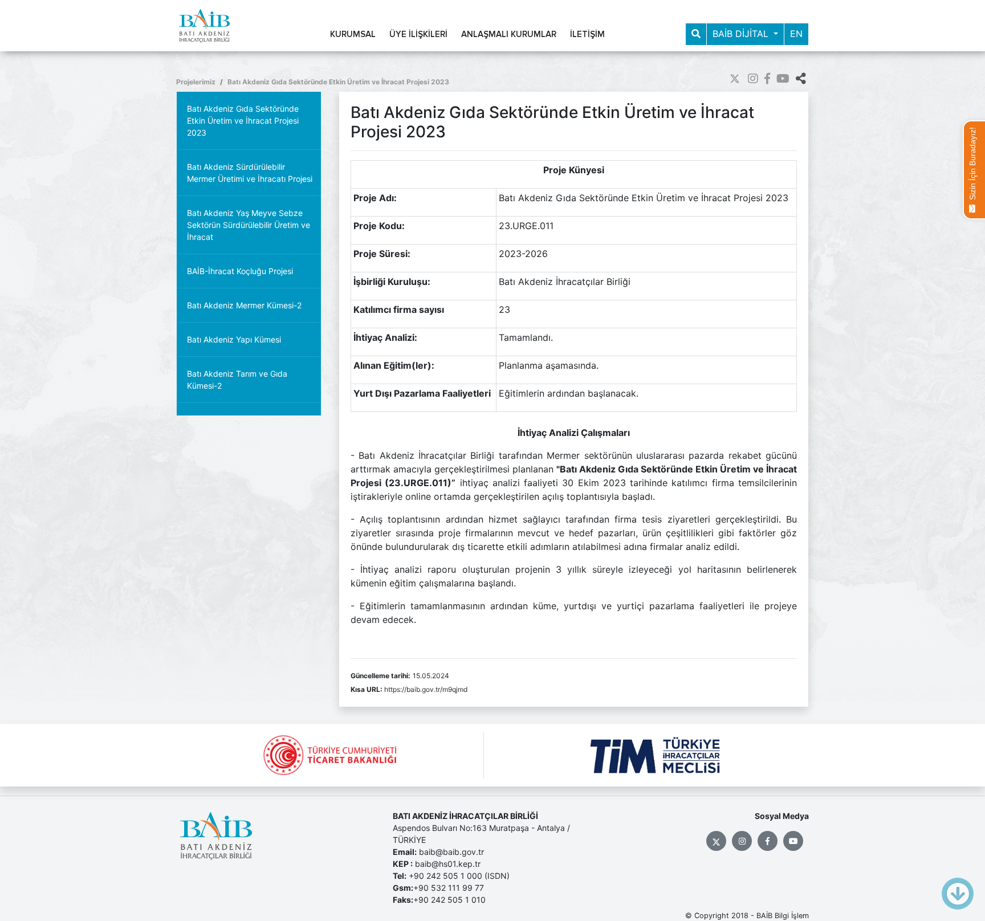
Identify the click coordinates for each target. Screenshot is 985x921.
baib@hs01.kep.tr (448, 864)
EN (796, 33)
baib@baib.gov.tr (451, 852)
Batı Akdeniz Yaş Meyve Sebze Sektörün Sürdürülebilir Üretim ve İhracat (248, 225)
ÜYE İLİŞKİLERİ (418, 34)
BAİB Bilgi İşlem (782, 915)
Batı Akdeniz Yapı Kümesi (234, 339)
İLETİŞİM (587, 34)
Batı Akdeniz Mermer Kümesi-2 (244, 305)
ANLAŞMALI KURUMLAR (508, 34)
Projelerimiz (195, 82)
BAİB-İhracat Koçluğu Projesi (240, 271)
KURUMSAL (353, 34)
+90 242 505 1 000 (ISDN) (459, 876)
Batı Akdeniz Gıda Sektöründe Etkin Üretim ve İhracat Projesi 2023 (338, 82)
